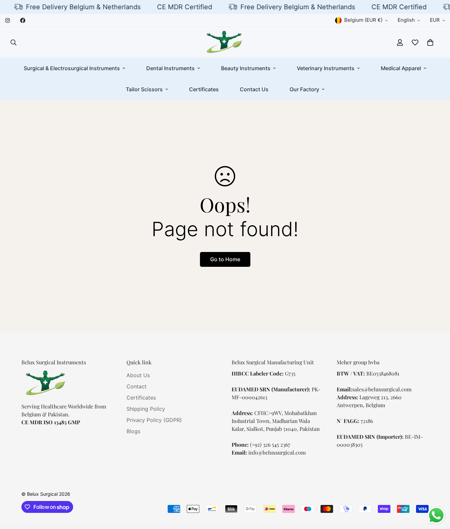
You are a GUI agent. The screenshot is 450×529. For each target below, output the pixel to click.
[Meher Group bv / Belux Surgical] (225, 42)
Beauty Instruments (245, 68)
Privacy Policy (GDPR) (154, 420)
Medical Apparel (401, 68)
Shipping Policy (146, 409)
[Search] (13, 42)
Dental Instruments (170, 68)
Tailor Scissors (144, 89)
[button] (430, 42)
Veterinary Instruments (325, 68)
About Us (138, 375)
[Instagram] (7, 20)
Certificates (204, 89)
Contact (137, 386)
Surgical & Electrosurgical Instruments (72, 68)
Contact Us (254, 89)
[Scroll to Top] (437, 493)
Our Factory (304, 89)
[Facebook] (22, 20)
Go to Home (225, 259)
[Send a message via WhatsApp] (436, 515)
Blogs (133, 431)
